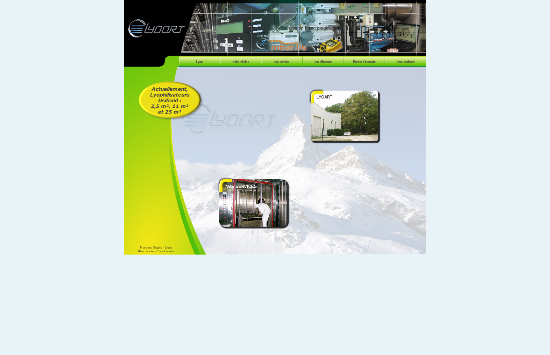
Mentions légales (151, 247)
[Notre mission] (240, 65)
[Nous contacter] (405, 65)
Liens (168, 247)
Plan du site (146, 251)
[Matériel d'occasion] (364, 65)
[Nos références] (323, 65)
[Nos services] (281, 65)
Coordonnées (165, 251)
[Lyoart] (199, 65)
